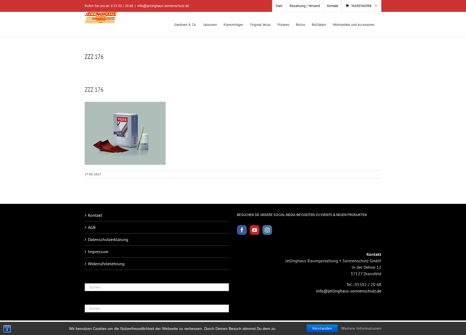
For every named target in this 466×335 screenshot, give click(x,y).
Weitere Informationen (361, 328)
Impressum (98, 251)
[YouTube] (254, 230)
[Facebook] (242, 230)
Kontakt (95, 215)
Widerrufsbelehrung (106, 263)
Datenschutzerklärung (108, 239)
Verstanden (322, 328)
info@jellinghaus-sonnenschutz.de (163, 6)
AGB (91, 227)
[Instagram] (267, 230)
